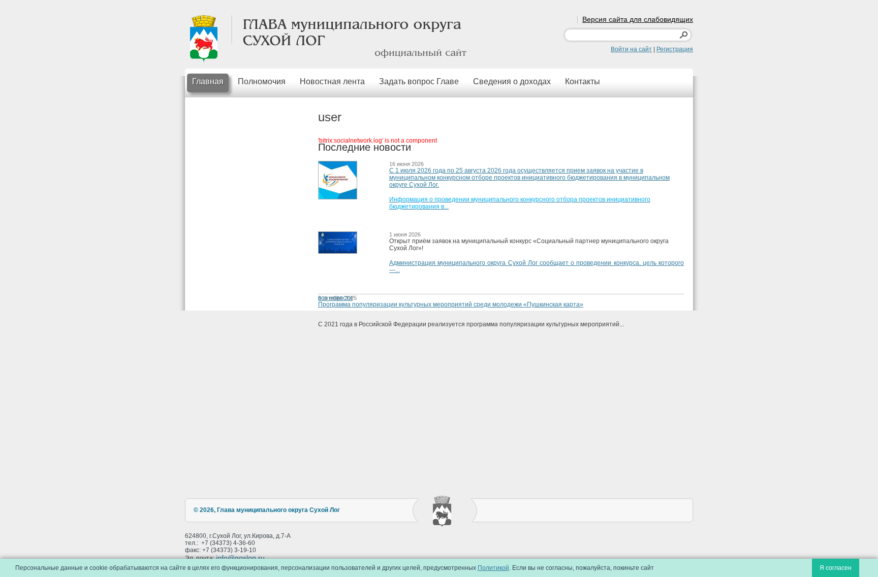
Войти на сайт (631, 49)
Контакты (582, 81)
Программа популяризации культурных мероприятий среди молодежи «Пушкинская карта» (450, 304)
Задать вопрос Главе (419, 81)
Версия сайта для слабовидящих (637, 19)
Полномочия (262, 81)
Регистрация (674, 49)
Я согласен (836, 567)
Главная (208, 81)
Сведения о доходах (512, 81)
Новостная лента (332, 81)
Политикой (493, 567)
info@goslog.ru (240, 558)
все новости (335, 297)
